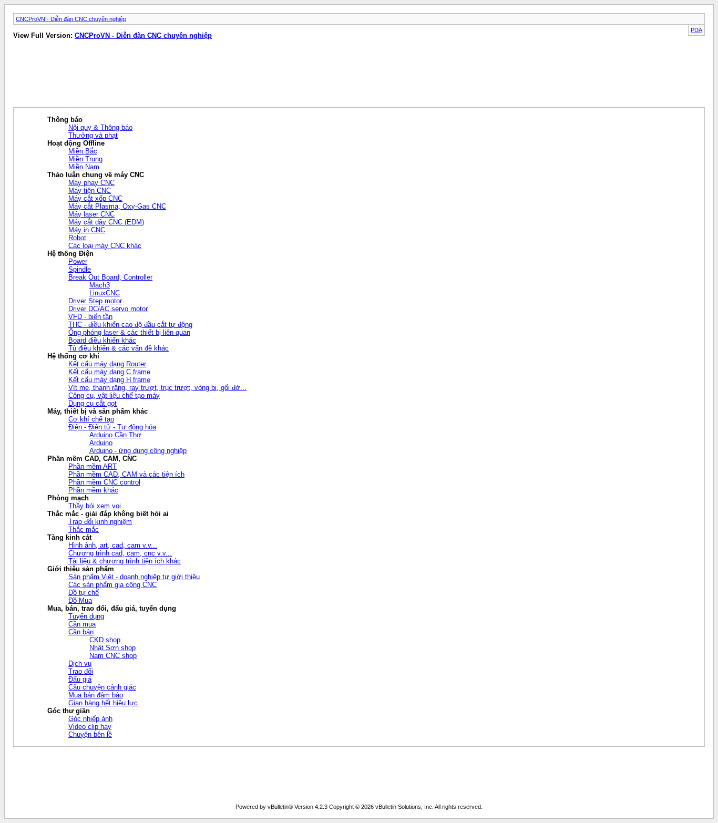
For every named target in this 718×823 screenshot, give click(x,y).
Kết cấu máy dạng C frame (109, 372)
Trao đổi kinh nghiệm (100, 522)
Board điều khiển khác (102, 340)
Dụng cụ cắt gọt (92, 403)
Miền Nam (83, 167)
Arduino (100, 443)
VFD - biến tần (90, 317)
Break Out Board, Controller (110, 277)
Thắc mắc (83, 529)
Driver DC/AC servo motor (108, 309)
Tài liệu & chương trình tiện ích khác (124, 561)
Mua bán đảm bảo (95, 695)
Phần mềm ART (92, 466)
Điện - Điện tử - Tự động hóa (112, 427)
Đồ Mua (80, 600)
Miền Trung (85, 159)
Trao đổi (80, 671)
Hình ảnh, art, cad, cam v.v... (112, 545)
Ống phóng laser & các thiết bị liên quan (129, 332)
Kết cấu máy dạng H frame (109, 380)
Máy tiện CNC (89, 190)
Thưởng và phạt (93, 135)
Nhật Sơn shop (112, 648)
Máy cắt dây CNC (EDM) (106, 222)
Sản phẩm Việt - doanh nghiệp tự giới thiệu (134, 577)
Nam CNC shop (113, 656)
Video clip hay (89, 727)
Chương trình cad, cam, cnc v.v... (120, 553)
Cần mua (82, 624)
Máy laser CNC (91, 214)
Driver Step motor (95, 301)
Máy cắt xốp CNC (95, 198)
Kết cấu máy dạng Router (107, 364)
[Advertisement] (179, 75)
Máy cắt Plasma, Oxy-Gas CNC (117, 206)
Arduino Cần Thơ (115, 435)
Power (77, 261)
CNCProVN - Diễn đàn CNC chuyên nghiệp (71, 19)
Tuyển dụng (86, 616)
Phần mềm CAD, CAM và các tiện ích (126, 474)
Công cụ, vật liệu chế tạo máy (114, 395)
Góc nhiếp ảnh (90, 719)
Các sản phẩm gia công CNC (112, 585)
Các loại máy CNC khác (104, 246)
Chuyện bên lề (90, 734)
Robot (77, 238)
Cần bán (81, 632)
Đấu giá (79, 679)
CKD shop (104, 640)
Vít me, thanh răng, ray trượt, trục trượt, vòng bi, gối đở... (157, 388)
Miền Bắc (82, 151)
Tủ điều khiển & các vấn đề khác (118, 348)
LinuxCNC (104, 293)
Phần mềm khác (93, 490)
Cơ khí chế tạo (91, 419)
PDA (696, 30)
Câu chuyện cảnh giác (102, 687)
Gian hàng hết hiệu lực (103, 703)
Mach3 (99, 285)
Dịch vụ (79, 663)
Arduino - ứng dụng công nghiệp (138, 451)
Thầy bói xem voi (94, 506)
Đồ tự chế (83, 592)
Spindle (79, 269)
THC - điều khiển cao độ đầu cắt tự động (130, 324)
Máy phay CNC (91, 183)
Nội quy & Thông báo (100, 127)
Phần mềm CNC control (104, 482)
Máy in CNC (86, 230)
